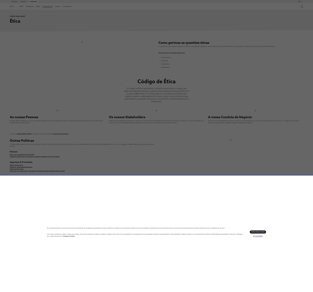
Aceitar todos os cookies (258, 231)
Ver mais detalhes (258, 236)
